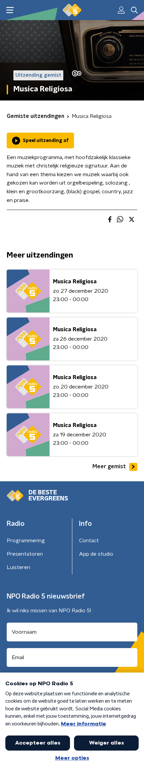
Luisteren (18, 567)
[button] (9, 10)
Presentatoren (25, 554)
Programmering (26, 540)
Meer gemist (109, 466)
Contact (89, 540)
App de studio (96, 554)
